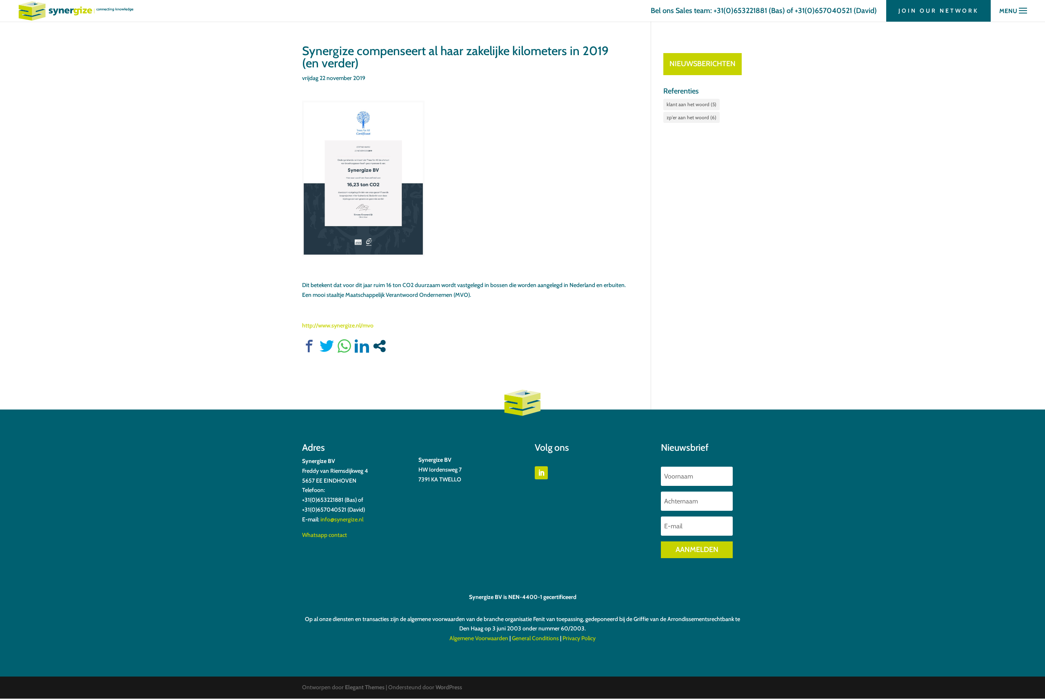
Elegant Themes (365, 687)
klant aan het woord (691, 104)
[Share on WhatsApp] (344, 346)
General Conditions (535, 638)
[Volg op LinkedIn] (541, 472)
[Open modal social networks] (379, 346)
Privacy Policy (579, 638)
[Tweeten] (327, 346)
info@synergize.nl (341, 519)
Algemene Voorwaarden (478, 638)
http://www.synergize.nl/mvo (338, 325)
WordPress (449, 687)
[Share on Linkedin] (362, 346)
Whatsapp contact (324, 535)
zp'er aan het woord (691, 117)
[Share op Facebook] (309, 346)
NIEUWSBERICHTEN (702, 63)
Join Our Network (938, 10)
